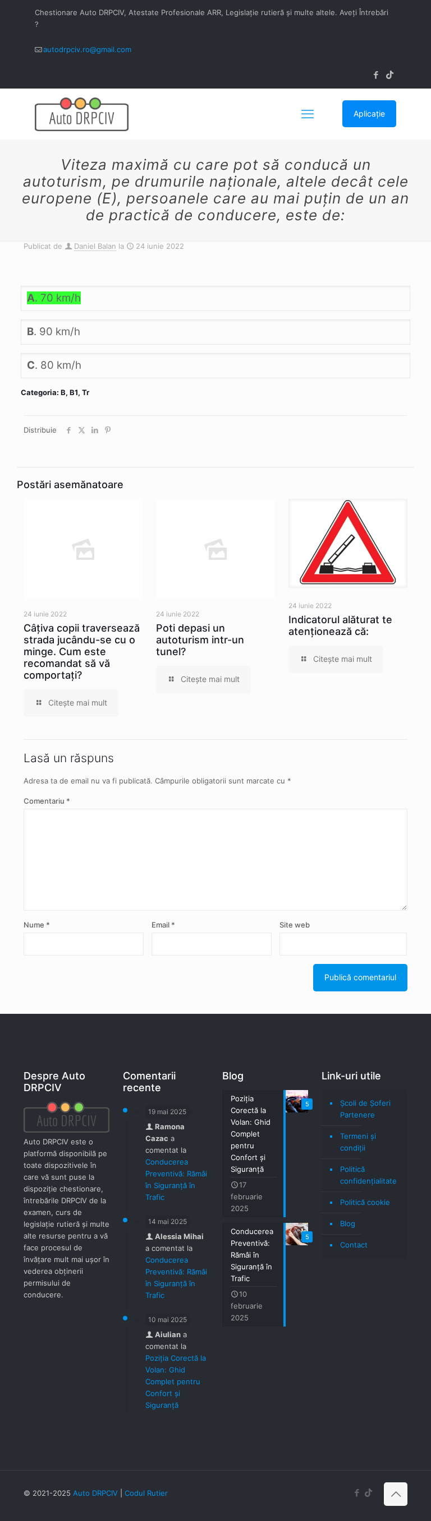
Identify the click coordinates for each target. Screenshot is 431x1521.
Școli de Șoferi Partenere (365, 1108)
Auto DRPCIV (95, 1492)
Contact (354, 1244)
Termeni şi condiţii (358, 1142)
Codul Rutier (146, 1492)
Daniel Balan (95, 246)
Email (163, 924)
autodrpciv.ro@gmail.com (87, 49)
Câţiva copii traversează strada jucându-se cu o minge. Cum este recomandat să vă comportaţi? (82, 651)
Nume (37, 924)
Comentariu (47, 800)
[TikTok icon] (390, 74)
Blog (347, 1223)
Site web (294, 924)
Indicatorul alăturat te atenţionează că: (340, 625)
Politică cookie (365, 1202)
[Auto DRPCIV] (82, 114)
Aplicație (369, 113)
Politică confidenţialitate (368, 1175)
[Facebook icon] (376, 74)
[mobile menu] (307, 113)
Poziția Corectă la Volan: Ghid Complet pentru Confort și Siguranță (175, 1381)
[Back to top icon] (395, 1494)
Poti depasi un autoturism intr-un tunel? (200, 639)
